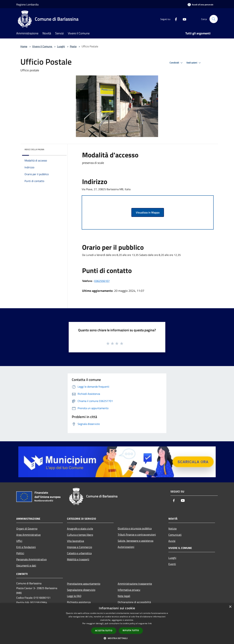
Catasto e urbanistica (79, 553)
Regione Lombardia (27, 4)
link (150, 623)
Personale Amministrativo (31, 559)
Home (23, 46)
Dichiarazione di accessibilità (134, 602)
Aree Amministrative (28, 535)
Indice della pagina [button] (34, 149)
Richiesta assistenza (79, 602)
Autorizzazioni (126, 547)
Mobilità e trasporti (78, 559)
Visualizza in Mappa (147, 212)
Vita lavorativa (75, 541)
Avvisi (171, 541)
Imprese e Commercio (79, 547)
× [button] (230, 607)
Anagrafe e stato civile (80, 528)
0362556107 (102, 281)
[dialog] (117, 623)
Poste (73, 46)
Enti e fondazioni (26, 547)
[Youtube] (183, 19)
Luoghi (61, 46)
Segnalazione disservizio (81, 590)
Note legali (124, 596)
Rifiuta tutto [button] (131, 630)
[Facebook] (174, 19)
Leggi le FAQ (74, 596)
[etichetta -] (122, 343)
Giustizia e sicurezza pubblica (135, 528)
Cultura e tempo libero (80, 535)
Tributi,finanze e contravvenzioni (137, 534)
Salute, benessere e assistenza (135, 541)
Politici (20, 553)
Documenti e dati (26, 565)
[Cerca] (214, 19)
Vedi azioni (192, 62)
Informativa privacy (129, 590)
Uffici (19, 541)
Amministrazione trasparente (135, 584)
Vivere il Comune (42, 46)
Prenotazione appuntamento (83, 584)
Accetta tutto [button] (103, 630)
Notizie (172, 528)
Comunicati (175, 535)
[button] (117, 638)
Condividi (175, 62)
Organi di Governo (26, 528)
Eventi (172, 564)
